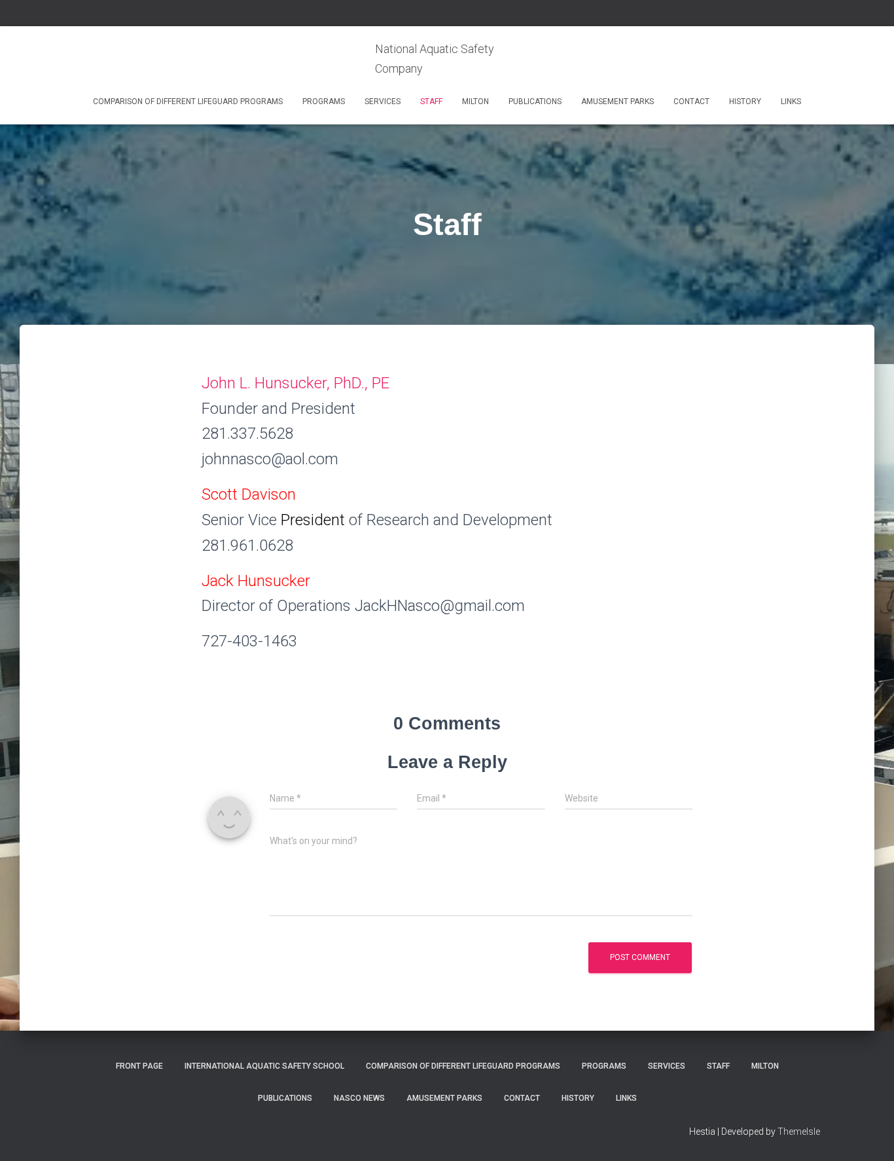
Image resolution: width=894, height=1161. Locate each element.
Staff (431, 101)
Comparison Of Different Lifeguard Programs (188, 101)
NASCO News (359, 1098)
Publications (535, 101)
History (745, 101)
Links (791, 101)
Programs (323, 101)
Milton (475, 101)
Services (383, 101)
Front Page (139, 1066)
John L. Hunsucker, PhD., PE (295, 383)
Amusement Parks (617, 101)
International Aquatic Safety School (264, 1066)
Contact (691, 101)
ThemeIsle (799, 1131)
